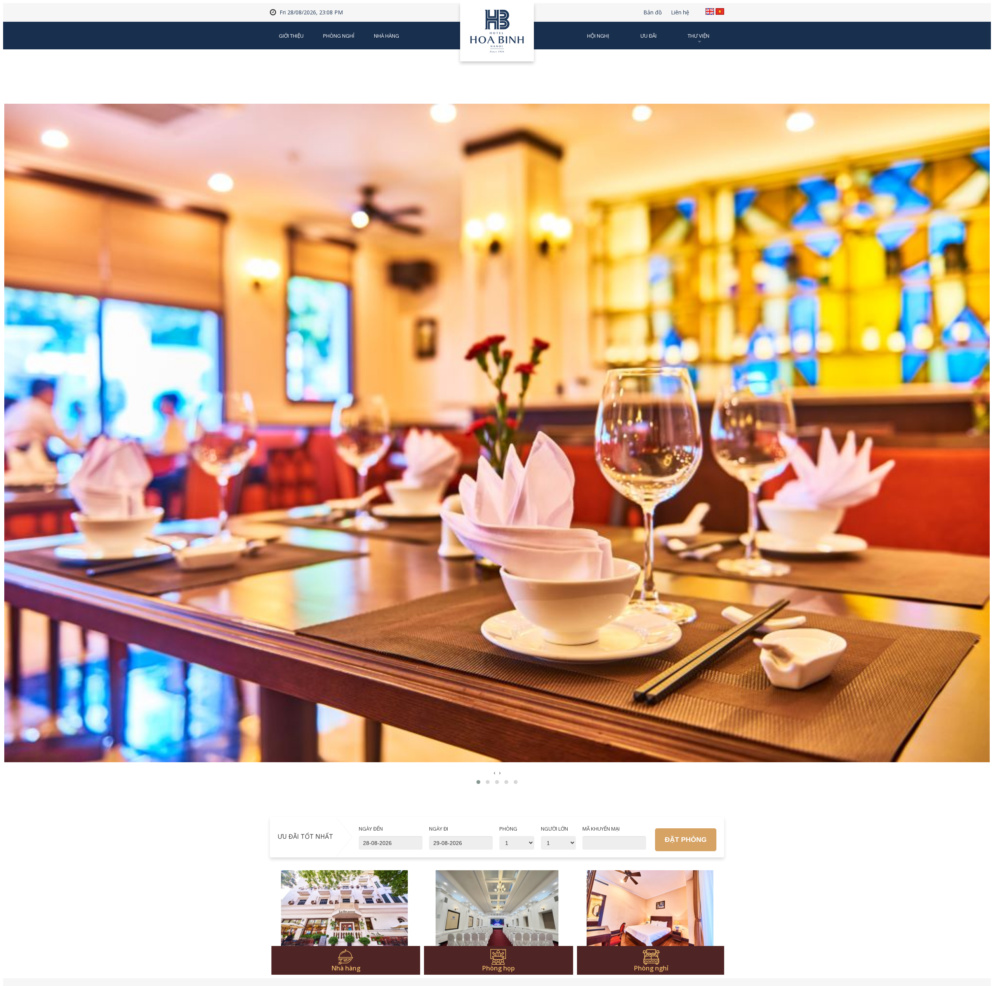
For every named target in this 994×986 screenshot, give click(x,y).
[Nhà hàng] (344, 912)
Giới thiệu (291, 35)
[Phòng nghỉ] (650, 912)
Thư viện (698, 35)
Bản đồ (652, 12)
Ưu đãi (648, 35)
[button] (478, 782)
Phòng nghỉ (339, 35)
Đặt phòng (686, 839)
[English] (710, 11)
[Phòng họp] (497, 912)
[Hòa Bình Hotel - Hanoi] (497, 35)
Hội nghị (598, 35)
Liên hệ (680, 12)
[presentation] (494, 772)
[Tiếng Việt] (720, 11)
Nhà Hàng (386, 35)
